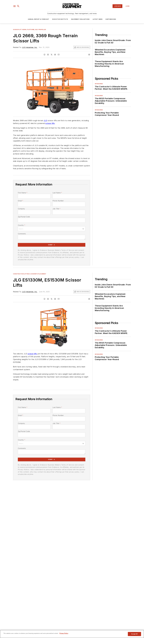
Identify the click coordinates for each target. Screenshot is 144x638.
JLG (45, 120)
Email (20, 201)
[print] (89, 55)
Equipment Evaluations (80, 19)
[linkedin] (48, 55)
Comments (22, 234)
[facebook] (44, 55)
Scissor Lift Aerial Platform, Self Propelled (29, 29)
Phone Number (58, 201)
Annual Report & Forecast (38, 19)
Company (21, 209)
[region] (72, 634)
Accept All (134, 634)
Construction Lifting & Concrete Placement (29, 274)
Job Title (56, 209)
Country (21, 225)
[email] (59, 55)
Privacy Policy (63, 633)
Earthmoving (111, 19)
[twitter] (52, 55)
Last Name (57, 193)
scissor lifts (50, 123)
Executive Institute (60, 19)
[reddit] (55, 55)
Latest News (97, 19)
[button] (14, 6)
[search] (18, 6)
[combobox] (51, 228)
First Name (22, 193)
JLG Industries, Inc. (29, 47)
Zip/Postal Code (24, 217)
